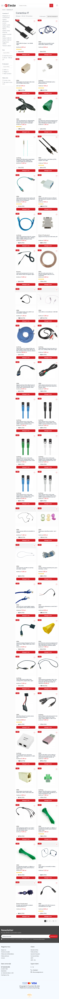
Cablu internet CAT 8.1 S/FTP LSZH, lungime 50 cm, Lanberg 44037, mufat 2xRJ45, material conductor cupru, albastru (24, 495)
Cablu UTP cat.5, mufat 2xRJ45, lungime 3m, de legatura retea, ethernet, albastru (25, 607)
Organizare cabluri (5, 43)
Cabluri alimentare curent (5, 21)
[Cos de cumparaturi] (57, 5)
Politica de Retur (34, 952)
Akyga (5, 71)
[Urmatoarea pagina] (56, 921)
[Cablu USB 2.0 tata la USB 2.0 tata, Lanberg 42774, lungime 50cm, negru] (25, 665)
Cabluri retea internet (6, 31)
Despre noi (3, 950)
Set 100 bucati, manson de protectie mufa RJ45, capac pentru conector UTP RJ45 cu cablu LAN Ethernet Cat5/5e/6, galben (47, 644)
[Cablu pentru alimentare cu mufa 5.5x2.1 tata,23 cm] (48, 592)
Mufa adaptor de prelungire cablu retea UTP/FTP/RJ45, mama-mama (25, 82)
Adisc (5, 69)
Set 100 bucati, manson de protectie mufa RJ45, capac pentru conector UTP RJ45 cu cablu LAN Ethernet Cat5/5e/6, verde (47, 121)
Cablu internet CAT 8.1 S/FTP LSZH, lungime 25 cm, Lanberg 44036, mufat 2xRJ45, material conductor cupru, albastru (24, 422)
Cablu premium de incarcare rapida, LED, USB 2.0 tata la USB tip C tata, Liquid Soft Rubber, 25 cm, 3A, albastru (25, 199)
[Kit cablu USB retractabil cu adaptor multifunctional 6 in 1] (25, 891)
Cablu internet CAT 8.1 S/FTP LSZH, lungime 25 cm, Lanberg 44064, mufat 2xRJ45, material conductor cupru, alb (47, 459)
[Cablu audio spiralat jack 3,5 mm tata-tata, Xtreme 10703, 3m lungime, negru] (25, 259)
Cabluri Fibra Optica (6, 27)
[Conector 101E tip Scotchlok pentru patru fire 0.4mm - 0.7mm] (48, 554)
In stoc (6, 80)
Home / (4, 9)
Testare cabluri (6, 46)
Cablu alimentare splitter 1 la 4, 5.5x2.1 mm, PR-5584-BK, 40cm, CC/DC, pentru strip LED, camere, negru (25, 829)
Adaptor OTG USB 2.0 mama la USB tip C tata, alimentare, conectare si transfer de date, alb (47, 199)
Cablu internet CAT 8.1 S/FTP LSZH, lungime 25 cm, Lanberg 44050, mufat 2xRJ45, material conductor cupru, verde (25, 459)
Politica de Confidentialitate (39, 939)
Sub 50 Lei (7, 56)
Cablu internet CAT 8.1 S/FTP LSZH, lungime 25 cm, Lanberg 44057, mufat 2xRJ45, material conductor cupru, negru (47, 422)
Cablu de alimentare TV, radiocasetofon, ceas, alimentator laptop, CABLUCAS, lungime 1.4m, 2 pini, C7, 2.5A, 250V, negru (25, 121)
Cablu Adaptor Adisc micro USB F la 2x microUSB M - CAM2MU (25, 312)
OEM (17, 42)
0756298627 (35, 970)
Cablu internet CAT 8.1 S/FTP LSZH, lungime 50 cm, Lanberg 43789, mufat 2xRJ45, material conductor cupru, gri (47, 495)
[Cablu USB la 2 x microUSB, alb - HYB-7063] (48, 298)
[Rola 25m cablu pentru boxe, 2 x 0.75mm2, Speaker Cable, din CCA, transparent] (48, 259)
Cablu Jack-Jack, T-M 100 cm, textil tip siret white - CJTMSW (24, 568)
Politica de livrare (5, 956)
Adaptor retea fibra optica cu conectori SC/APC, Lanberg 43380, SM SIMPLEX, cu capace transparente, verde (47, 792)
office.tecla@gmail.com (37, 972)
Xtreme (18, 272)
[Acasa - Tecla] (10, 5)
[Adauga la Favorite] (34, 21)
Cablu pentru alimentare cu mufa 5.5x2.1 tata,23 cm (47, 607)
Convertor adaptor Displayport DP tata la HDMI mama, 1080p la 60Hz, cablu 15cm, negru (25, 644)
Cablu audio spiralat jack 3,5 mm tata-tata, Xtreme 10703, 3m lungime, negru (25, 274)
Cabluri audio (6, 25)
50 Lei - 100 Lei (8, 58)
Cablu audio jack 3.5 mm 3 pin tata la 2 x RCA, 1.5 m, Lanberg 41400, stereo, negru (47, 349)
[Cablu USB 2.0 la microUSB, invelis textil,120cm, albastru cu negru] (48, 29)
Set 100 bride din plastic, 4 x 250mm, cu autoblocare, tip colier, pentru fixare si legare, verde (47, 829)
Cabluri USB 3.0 (6, 40)
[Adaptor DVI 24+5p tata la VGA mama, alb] (48, 223)
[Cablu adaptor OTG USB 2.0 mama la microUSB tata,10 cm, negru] (48, 891)
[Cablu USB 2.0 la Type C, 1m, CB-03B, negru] (25, 29)
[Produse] (2, 5)
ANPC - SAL (33, 960)
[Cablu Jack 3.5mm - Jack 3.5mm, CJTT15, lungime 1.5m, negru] (48, 145)
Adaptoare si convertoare (6, 16)
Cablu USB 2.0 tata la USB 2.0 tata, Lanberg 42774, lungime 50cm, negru (24, 680)
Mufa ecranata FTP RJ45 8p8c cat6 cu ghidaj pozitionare (46, 82)
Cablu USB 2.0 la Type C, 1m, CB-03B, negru (24, 44)
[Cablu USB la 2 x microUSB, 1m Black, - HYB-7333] (48, 852)
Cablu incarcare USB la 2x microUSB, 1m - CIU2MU (25, 532)
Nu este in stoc (8, 82)
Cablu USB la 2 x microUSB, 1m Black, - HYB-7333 (47, 867)
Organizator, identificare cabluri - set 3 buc (47, 532)
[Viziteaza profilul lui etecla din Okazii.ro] (29, 995)
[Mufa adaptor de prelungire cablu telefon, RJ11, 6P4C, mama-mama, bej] (25, 777)
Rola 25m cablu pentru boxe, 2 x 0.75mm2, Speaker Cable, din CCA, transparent (46, 274)
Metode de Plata (34, 950)
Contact (3, 958)
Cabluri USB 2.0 (6, 38)
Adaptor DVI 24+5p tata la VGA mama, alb (47, 236)
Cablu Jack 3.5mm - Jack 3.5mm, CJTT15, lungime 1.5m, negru (47, 160)
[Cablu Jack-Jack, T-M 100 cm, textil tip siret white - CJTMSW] (25, 554)
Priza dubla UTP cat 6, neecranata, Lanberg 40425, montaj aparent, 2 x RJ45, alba (25, 755)
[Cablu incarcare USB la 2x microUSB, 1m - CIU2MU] (25, 517)
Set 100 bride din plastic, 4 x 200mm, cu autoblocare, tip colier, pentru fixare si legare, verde (25, 867)
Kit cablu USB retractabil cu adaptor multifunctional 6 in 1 (24, 906)
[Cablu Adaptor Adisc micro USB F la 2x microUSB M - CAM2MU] (25, 298)
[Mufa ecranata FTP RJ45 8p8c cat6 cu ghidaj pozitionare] (48, 68)
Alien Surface (7, 73)
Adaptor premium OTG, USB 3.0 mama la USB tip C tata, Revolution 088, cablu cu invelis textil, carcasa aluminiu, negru (25, 386)
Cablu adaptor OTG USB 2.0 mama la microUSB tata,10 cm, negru (46, 906)
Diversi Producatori (44, 235)
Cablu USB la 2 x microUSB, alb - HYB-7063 (47, 312)
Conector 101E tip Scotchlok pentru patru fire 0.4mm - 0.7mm (47, 568)
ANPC (32, 958)
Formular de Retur (35, 956)
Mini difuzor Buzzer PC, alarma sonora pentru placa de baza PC (25, 716)
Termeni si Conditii (5, 952)
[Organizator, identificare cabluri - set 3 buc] (48, 517)
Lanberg (40, 80)
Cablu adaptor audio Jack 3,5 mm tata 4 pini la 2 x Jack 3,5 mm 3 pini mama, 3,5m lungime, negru (47, 386)
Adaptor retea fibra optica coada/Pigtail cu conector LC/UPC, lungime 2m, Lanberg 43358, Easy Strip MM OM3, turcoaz (25, 160)
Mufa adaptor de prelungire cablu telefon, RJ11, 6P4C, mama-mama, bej (24, 792)
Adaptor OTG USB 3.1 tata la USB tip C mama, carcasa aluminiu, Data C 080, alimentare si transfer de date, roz (47, 755)
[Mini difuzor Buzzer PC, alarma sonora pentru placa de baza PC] (25, 702)
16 (53, 921)
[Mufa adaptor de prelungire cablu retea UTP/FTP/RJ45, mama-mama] (25, 68)
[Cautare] (51, 5)
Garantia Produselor (35, 954)
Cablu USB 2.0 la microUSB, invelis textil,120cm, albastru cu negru (46, 44)
